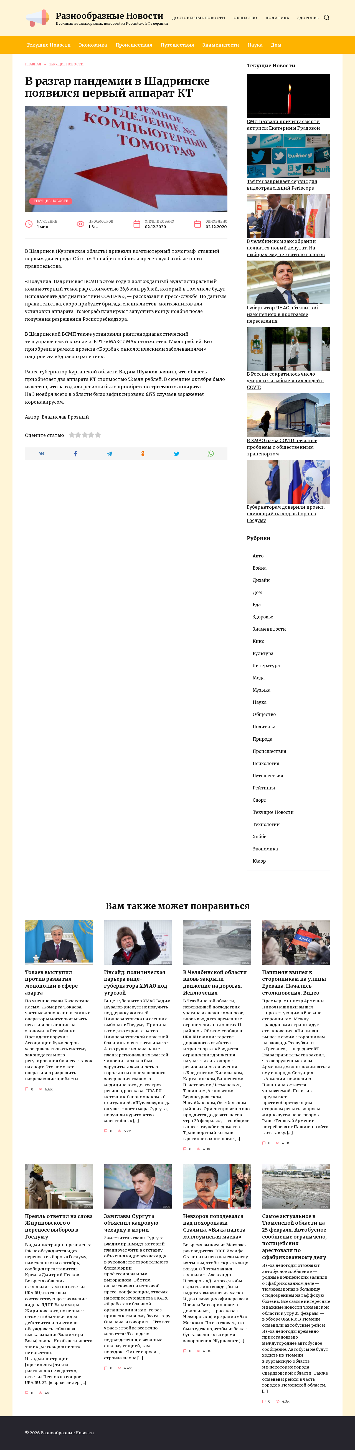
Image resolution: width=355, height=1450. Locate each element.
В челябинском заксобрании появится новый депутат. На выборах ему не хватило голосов (286, 247)
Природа (262, 739)
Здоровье (308, 18)
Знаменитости (220, 45)
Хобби (260, 836)
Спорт (259, 800)
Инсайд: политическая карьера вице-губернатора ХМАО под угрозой (135, 982)
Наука (255, 45)
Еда (257, 604)
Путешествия (177, 45)
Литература (266, 665)
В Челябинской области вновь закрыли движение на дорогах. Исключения (215, 982)
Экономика (93, 45)
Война (260, 568)
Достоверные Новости (198, 18)
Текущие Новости (48, 45)
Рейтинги (264, 788)
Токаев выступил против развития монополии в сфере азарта (51, 982)
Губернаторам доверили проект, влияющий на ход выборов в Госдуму (286, 513)
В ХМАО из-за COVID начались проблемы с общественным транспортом (282, 447)
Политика (277, 18)
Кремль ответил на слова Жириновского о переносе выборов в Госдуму (59, 1226)
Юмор (259, 861)
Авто (258, 556)
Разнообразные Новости (109, 16)
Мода (259, 678)
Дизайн (261, 580)
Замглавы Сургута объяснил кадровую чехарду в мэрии (131, 1223)
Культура (263, 653)
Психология (266, 763)
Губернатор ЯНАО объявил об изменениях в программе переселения (282, 314)
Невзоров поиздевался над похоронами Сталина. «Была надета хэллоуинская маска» (214, 1226)
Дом (276, 45)
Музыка (261, 690)
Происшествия (133, 45)
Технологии (266, 824)
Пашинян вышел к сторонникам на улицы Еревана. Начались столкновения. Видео (294, 982)
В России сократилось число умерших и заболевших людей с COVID (285, 380)
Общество (245, 18)
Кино (258, 641)
